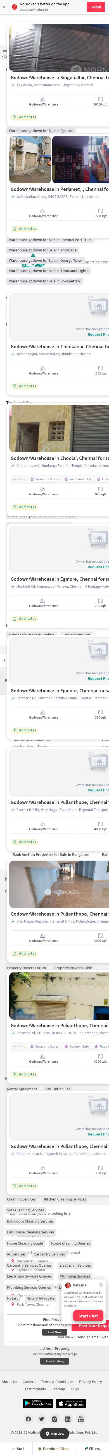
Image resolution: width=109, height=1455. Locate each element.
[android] (38, 1403)
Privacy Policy (90, 1381)
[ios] (71, 1403)
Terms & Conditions (57, 1381)
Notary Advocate (40, 1298)
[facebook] (28, 1419)
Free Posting (54, 1361)
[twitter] (41, 1419)
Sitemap (58, 1388)
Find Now (54, 1332)
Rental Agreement (22, 1088)
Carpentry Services (49, 1254)
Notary (12, 1298)
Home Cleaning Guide (25, 1243)
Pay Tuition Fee (57, 1088)
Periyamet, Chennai (33, 1261)
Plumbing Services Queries (29, 1287)
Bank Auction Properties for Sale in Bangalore (51, 854)
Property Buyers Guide (73, 967)
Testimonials (35, 1388)
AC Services (16, 1254)
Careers (29, 1381)
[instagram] (54, 1419)
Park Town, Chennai (33, 1304)
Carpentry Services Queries (29, 1265)
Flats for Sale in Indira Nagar (32, 740)
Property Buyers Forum (26, 967)
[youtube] (81, 1419)
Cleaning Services (21, 1199)
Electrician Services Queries (29, 1276)
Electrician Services (75, 1265)
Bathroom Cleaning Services (30, 1221)
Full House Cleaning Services (30, 1232)
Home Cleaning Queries (70, 1243)
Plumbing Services (75, 1276)
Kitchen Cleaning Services (65, 1199)
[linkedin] (68, 1419)
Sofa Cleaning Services (25, 1209)
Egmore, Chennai (31, 1269)
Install (96, 6)
